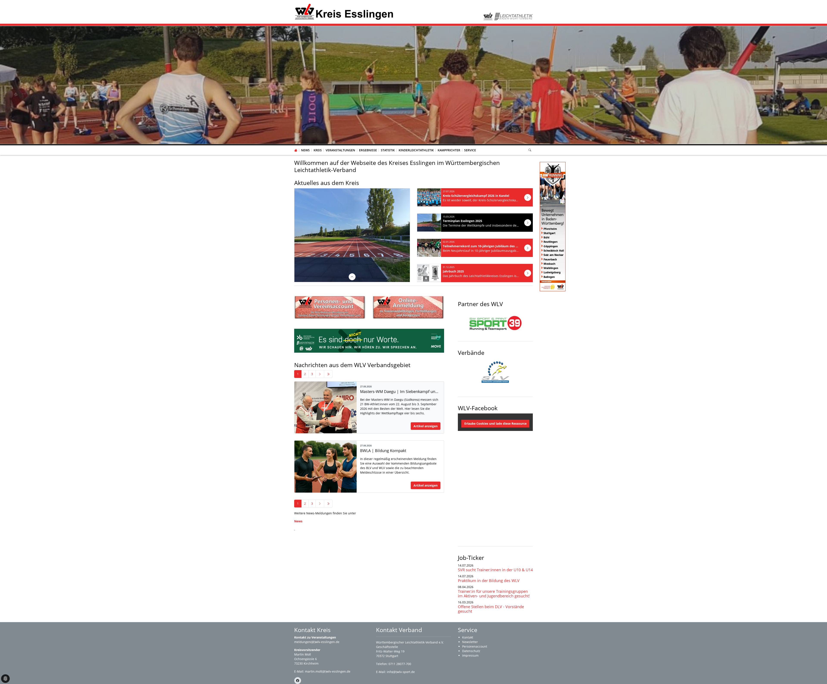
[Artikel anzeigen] (527, 197)
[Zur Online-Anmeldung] (408, 307)
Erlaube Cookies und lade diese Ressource (495, 424)
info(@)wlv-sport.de (401, 672)
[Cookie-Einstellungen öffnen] (5, 678)
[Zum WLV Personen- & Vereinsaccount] (330, 307)
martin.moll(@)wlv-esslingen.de (327, 672)
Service (470, 151)
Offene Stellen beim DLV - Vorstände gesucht (491, 609)
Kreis (318, 151)
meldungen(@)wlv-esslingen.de (316, 642)
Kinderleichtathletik (416, 151)
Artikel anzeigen (426, 426)
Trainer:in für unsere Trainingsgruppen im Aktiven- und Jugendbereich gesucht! (494, 594)
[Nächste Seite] (320, 374)
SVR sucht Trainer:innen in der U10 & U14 (495, 570)
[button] (317, 146)
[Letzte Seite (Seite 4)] (328, 374)
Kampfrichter (449, 151)
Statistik (388, 151)
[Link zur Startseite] (344, 11)
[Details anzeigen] (352, 277)
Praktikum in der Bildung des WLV (488, 580)
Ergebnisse (368, 151)
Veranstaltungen (340, 151)
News (305, 151)
